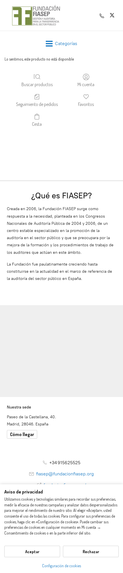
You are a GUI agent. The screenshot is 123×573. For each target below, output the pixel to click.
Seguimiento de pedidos (37, 104)
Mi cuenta (86, 84)
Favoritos (86, 104)
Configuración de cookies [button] (61, 565)
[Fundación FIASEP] (36, 15)
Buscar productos (37, 84)
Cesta (37, 124)
